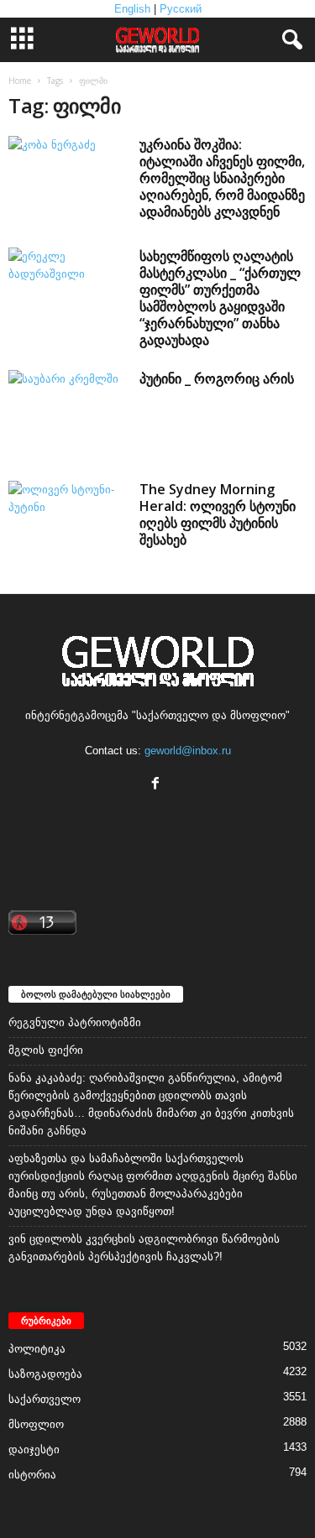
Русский (181, 9)
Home (19, 80)
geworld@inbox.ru (187, 750)
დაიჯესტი (34, 1449)
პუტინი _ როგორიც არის (216, 378)
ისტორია (32, 1474)
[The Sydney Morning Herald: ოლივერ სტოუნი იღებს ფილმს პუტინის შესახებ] (68, 526)
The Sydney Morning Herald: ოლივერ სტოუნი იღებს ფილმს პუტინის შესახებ (217, 514)
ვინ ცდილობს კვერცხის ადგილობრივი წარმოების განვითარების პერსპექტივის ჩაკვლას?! (144, 1248)
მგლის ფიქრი (45, 1050)
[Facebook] (157, 785)
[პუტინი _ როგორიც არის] (68, 415)
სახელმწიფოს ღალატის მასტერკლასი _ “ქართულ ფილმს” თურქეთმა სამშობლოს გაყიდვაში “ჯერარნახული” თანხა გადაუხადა (220, 298)
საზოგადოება (45, 1374)
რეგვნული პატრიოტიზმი (74, 1022)
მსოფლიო (36, 1424)
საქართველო (44, 1399)
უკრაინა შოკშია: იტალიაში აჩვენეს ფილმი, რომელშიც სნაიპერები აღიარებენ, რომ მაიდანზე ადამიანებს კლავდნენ (222, 178)
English (132, 9)
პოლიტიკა (37, 1348)
